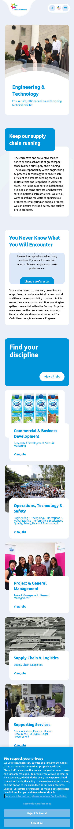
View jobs (20, 454)
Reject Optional (37, 813)
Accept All (37, 823)
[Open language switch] (59, 8)
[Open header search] (52, 8)
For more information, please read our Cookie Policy (36, 796)
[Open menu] (65, 8)
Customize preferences (37, 803)
